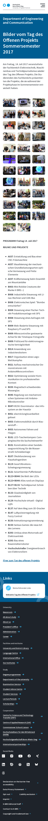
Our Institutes (9, 663)
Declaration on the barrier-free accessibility (16, 783)
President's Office (10, 627)
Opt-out (6, 794)
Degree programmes (12, 674)
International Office (11, 658)
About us (7, 622)
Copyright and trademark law (16, 813)
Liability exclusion (27, 794)
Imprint (6, 799)
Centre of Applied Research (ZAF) (17, 722)
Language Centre (10, 653)
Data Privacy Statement (13, 789)
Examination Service (12, 684)
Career (6, 636)
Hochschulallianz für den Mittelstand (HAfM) (19, 733)
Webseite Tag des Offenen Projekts (21, 594)
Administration (9, 631)
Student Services (10, 694)
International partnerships (14, 744)
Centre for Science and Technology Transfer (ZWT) (18, 716)
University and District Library (16, 648)
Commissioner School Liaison (16, 727)
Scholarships (8, 703)
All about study (9, 617)
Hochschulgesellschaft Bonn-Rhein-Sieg (20, 739)
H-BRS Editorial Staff (12, 804)
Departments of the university (16, 679)
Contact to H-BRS (10, 809)
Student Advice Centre (12, 689)
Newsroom (7, 612)
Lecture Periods (9, 699)
